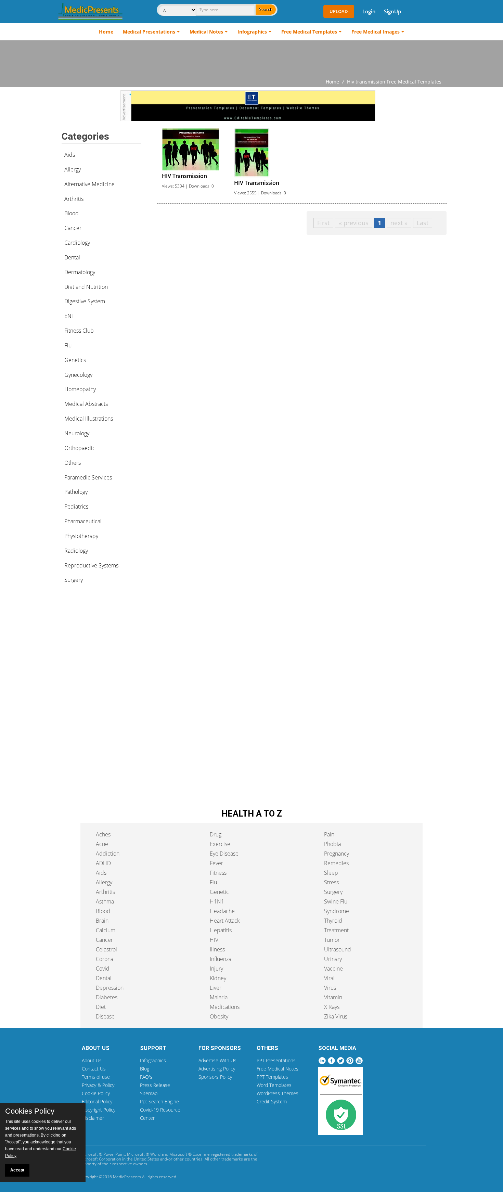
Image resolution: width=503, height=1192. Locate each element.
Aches (103, 834)
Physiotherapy (81, 536)
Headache (222, 911)
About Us (92, 1060)
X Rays (331, 1007)
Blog (144, 1068)
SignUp (392, 11)
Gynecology (78, 375)
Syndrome (336, 911)
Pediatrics (76, 506)
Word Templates (274, 1085)
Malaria (219, 997)
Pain (329, 834)
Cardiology (77, 242)
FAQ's (146, 1077)
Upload (339, 11)
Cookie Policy (96, 1093)
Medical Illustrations (88, 418)
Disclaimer (93, 1118)
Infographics (252, 31)
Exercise (220, 844)
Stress (331, 882)
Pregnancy (336, 853)
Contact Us (94, 1068)
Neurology (76, 433)
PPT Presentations (276, 1060)
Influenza (220, 959)
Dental (72, 257)
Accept (17, 1170)
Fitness (218, 872)
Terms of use (96, 1077)
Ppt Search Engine (159, 1101)
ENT (69, 316)
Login (369, 11)
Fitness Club (79, 330)
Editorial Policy (97, 1101)
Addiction (107, 853)
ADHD (103, 863)
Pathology (76, 492)
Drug (215, 834)
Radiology (76, 550)
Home (106, 31)
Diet (101, 1007)
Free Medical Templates (309, 31)
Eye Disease (224, 853)
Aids (69, 154)
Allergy (72, 169)
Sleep (331, 872)
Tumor (332, 940)
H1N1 (217, 901)
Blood (71, 213)
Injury (216, 968)
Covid (102, 968)
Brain (102, 920)
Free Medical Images (375, 31)
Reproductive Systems (91, 565)
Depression (110, 987)
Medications (225, 1007)
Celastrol (106, 949)
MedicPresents (127, 1177)
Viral (329, 978)
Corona (104, 959)
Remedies (336, 863)
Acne (102, 844)
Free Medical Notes (277, 1068)
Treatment (336, 930)
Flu (68, 345)
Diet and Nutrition (86, 287)
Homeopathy (80, 389)
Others (72, 462)
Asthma (105, 901)
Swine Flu (335, 901)
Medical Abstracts (86, 404)
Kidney (218, 978)
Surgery (73, 580)
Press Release (155, 1085)
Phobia (332, 844)
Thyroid (333, 920)
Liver (215, 987)
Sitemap (148, 1093)
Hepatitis (221, 930)
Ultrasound (337, 949)
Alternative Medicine (89, 184)
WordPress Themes (277, 1093)
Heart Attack (225, 920)
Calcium (105, 930)
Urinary (333, 959)
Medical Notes (206, 31)
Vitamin (333, 997)
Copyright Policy (98, 1109)
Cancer (72, 228)
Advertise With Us (217, 1060)
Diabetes (106, 997)
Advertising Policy (216, 1068)
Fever (216, 863)
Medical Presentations (149, 31)
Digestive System (84, 301)
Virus (330, 987)
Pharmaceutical (83, 521)
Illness (217, 949)
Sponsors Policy (215, 1077)
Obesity (219, 1016)
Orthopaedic (79, 448)
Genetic (219, 892)
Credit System (272, 1101)
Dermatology (79, 272)
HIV (214, 940)
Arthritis (73, 199)
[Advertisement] (251, 59)
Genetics (75, 360)
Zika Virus (335, 1016)
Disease (105, 1016)
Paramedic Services (88, 477)
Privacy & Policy (98, 1085)
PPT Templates (272, 1077)
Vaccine (333, 968)
